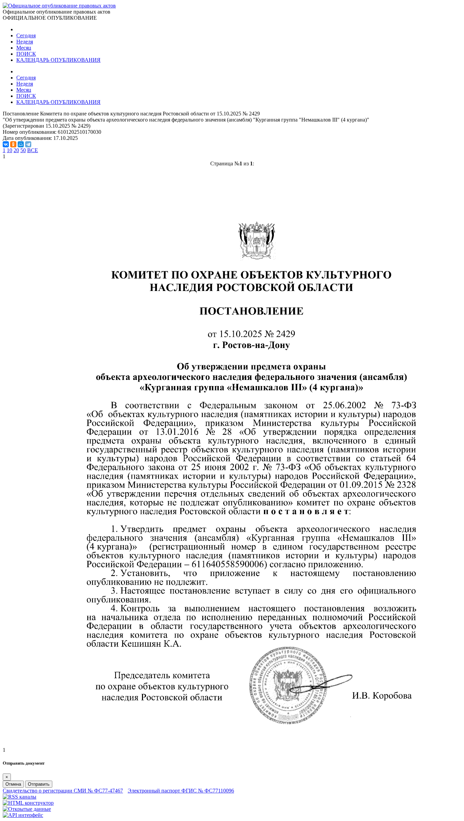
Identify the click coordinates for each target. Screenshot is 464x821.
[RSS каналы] (19, 797)
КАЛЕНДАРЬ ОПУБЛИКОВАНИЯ (58, 60)
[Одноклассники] (13, 144)
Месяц (23, 48)
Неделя (24, 41)
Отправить (39, 784)
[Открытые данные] (27, 809)
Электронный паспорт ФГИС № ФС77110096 (181, 790)
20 (16, 150)
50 (23, 150)
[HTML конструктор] (28, 803)
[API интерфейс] (23, 815)
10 (9, 150)
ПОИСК (26, 54)
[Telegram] (28, 144)
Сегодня (26, 35)
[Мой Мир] (21, 144)
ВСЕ (32, 150)
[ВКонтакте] (6, 144)
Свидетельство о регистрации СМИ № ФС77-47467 (63, 790)
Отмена (13, 784)
